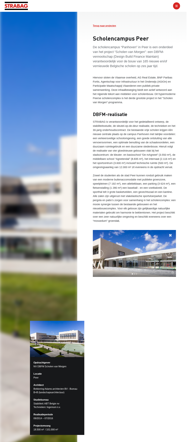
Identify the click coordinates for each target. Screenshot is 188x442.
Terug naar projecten (104, 25)
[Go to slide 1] (132, 274)
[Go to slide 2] (134, 274)
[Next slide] (169, 253)
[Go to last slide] (99, 253)
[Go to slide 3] (136, 274)
